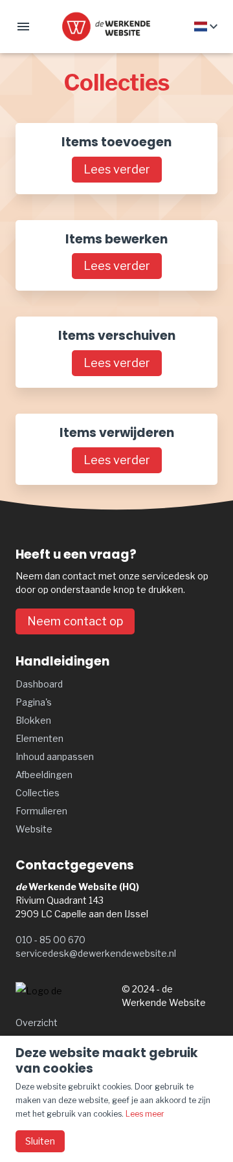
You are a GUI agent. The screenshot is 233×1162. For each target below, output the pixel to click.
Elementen (39, 738)
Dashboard (39, 683)
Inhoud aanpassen (55, 756)
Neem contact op (75, 621)
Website (34, 828)
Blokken (33, 720)
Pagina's (34, 702)
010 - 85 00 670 (50, 939)
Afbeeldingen (44, 774)
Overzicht (37, 1022)
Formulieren (41, 810)
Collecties (38, 792)
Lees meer (145, 1114)
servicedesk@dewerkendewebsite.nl (96, 953)
